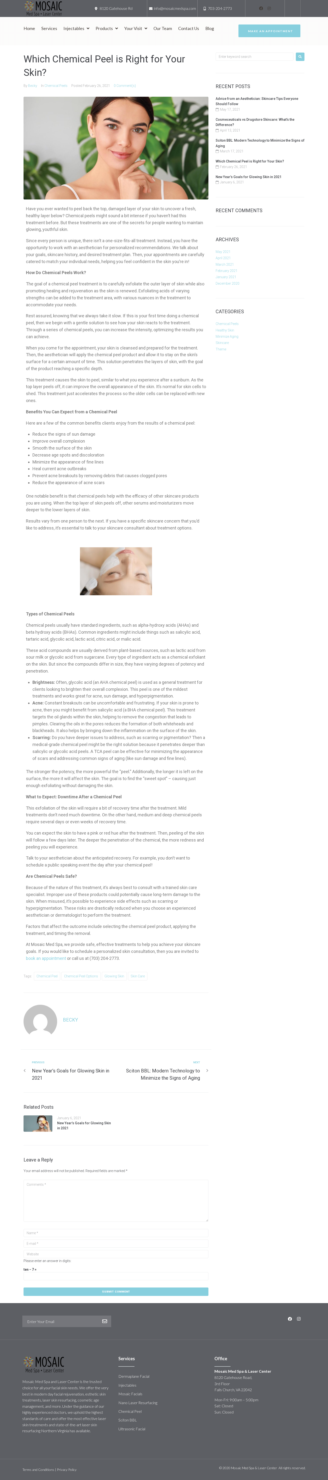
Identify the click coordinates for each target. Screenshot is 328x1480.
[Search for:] (254, 57)
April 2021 (223, 258)
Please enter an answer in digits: (47, 1261)
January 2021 (226, 277)
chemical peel (47, 976)
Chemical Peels (55, 86)
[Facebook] (261, 8)
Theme (221, 349)
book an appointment (46, 958)
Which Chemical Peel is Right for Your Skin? (250, 161)
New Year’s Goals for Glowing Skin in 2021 (248, 177)
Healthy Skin (225, 330)
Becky (32, 86)
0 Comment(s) (125, 86)
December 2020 (227, 283)
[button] (269, 30)
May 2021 (223, 252)
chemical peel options (81, 976)
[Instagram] (269, 8)
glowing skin (114, 976)
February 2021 (226, 271)
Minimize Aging (227, 336)
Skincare (222, 343)
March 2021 (225, 264)
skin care (138, 976)
